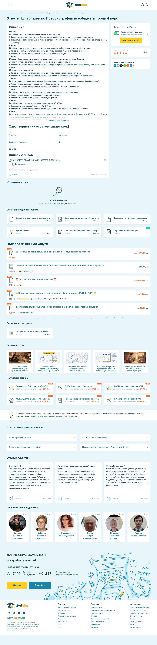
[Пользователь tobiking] (11, 299)
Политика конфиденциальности (103, 610)
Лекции (132, 619)
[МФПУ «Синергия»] (10, 285)
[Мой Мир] (131, 65)
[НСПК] (10, 299)
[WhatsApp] (124, 65)
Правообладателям (98, 622)
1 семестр (13, 142)
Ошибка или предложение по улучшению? (23, 170)
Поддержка (95, 624)
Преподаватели (136, 622)
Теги (59, 627)
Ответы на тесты (136, 616)
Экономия (61, 613)
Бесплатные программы (67, 607)
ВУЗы (132, 624)
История (63, 135)
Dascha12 (15, 174)
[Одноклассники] (127, 65)
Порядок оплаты (97, 613)
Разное (60, 619)
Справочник (62, 622)
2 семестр (23, 142)
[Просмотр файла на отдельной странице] (105, 160)
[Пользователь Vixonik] (11, 285)
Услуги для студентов (138, 610)
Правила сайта (96, 607)
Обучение (16, 585)
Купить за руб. (131, 40)
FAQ (59, 624)
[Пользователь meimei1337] (11, 271)
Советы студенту (64, 610)
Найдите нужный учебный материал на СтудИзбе (54, 416)
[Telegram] (118, 65)
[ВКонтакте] (115, 65)
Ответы (12, 135)
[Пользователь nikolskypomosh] (10, 258)
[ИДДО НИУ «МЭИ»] (10, 271)
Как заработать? (136, 627)
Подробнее (40, 585)
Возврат (94, 616)
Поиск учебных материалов (140, 607)
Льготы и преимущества (67, 616)
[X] (121, 65)
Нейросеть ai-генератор (139, 613)
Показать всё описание (58, 121)
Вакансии (94, 627)
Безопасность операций (100, 619)
